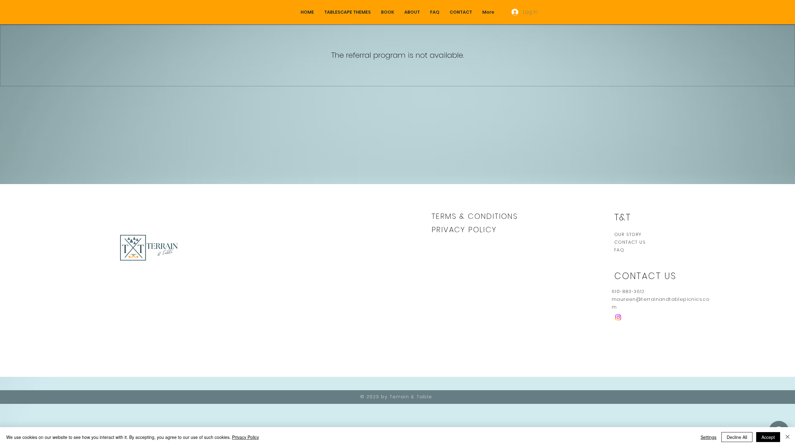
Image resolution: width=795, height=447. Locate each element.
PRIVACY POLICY (466, 229)
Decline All (737, 437)
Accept (768, 437)
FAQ (619, 250)
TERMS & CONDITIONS (475, 216)
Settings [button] (708, 437)
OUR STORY (628, 234)
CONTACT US (630, 242)
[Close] (787, 437)
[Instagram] (618, 317)
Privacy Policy (245, 437)
